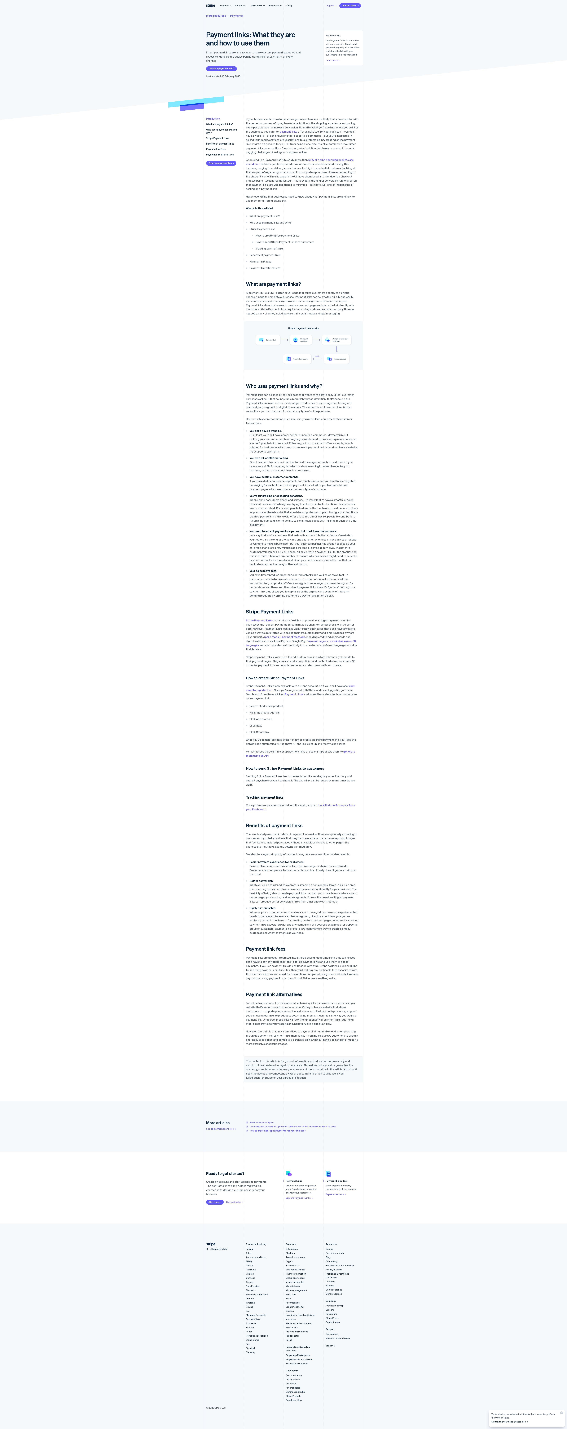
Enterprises (292, 1248)
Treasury (250, 1352)
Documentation (294, 1375)
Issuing (249, 1306)
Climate (250, 1273)
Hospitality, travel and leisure (300, 1315)
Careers (330, 1309)
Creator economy (295, 1306)
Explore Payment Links (298, 1197)
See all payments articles (220, 1128)
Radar (249, 1331)
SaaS (288, 1298)
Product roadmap (335, 1305)
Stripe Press (332, 1317)
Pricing (289, 5)
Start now (213, 1201)
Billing (249, 1261)
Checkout (251, 1269)
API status (291, 1383)
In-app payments (294, 1281)
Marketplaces (293, 1286)
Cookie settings (334, 1289)
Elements (251, 1290)
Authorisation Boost (256, 1257)
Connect (250, 1277)
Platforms (291, 1294)
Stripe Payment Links (217, 138)
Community (332, 1261)
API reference (293, 1379)
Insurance (291, 1319)
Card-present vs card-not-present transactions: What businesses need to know (293, 1126)
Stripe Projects (293, 1395)
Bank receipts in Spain (262, 1122)
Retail (289, 1339)
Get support (332, 1333)
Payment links (253, 1319)
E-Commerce (292, 1265)
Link (248, 1310)
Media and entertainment (299, 1323)
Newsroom (331, 1313)
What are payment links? (219, 124)
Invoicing (250, 1302)
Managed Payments (256, 1315)
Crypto (249, 1281)
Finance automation (296, 1273)
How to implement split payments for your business (278, 1130)
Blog (328, 1257)
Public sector (292, 1335)
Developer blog (294, 1400)
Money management (296, 1290)
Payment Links (294, 694)
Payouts (250, 1327)
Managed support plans (338, 1338)
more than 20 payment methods (284, 637)
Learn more (332, 60)
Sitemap (330, 1285)
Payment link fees (215, 149)
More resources (216, 15)
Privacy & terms (334, 1269)
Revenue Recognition (257, 1335)
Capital (249, 1265)
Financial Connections (257, 1294)
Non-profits (292, 1327)
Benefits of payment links (220, 143)
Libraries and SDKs (295, 1391)
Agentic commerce (296, 1257)
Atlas (248, 1253)
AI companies (293, 1302)
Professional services (297, 1331)
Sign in (330, 5)
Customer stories (335, 1253)
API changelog (293, 1387)
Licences (330, 1281)
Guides (329, 1248)
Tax (248, 1343)
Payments (236, 15)
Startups (290, 1253)
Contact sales (349, 5)
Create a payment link (220, 68)
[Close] (561, 1413)
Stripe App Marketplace (298, 1355)
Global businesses (295, 1277)
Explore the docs (335, 1194)
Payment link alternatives (220, 154)
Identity (250, 1298)
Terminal (250, 1348)
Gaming (290, 1310)
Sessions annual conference (340, 1265)
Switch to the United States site (508, 1421)
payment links (288, 131)
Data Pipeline (252, 1286)
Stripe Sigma (252, 1339)
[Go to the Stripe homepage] (209, 1244)
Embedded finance (295, 1269)
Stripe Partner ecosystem (299, 1359)
